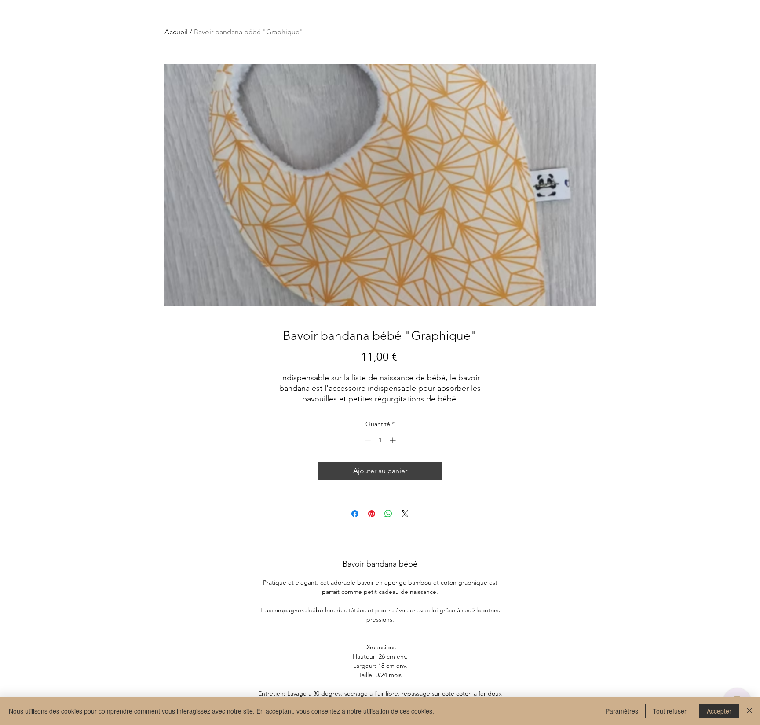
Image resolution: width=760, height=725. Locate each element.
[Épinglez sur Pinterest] (371, 513)
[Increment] (393, 440)
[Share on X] (405, 513)
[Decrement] (366, 440)
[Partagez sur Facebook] (355, 513)
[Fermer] (749, 711)
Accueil (176, 32)
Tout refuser (670, 711)
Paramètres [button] (622, 711)
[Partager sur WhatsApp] (388, 513)
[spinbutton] (380, 440)
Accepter (719, 711)
